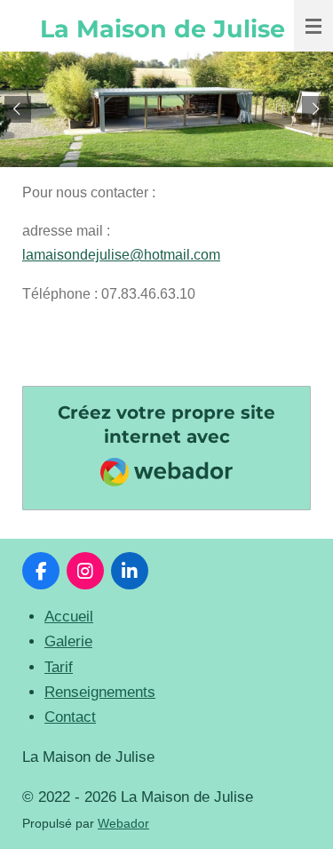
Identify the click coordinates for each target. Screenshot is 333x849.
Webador (123, 823)
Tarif (58, 667)
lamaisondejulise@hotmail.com (121, 254)
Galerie (68, 641)
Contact (70, 717)
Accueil (68, 616)
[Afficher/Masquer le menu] (313, 26)
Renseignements (99, 692)
